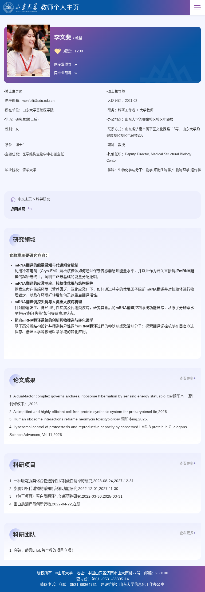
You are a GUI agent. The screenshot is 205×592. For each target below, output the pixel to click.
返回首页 (17, 209)
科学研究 (43, 199)
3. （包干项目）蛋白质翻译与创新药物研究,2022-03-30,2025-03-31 (66, 496)
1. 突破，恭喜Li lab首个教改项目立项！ (42, 550)
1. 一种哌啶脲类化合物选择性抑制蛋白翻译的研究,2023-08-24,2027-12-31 (71, 481)
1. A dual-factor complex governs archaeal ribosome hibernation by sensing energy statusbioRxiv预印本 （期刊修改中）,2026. (100, 400)
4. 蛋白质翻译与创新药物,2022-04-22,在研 (44, 504)
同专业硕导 (63, 73)
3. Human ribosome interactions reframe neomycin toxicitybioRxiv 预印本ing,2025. (78, 419)
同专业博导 (63, 65)
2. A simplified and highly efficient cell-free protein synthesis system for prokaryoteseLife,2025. (88, 411)
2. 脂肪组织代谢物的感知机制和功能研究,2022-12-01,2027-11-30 (63, 488)
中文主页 (25, 199)
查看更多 (188, 378)
